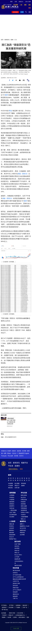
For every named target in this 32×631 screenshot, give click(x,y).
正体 (26, 1)
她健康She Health (24, 526)
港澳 (12, 39)
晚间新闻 (11, 501)
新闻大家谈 (24, 495)
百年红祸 (15, 585)
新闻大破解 (24, 506)
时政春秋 (23, 501)
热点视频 (17, 483)
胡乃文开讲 (23, 528)
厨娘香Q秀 (17, 559)
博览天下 (17, 485)
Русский (10, 456)
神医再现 (22, 532)
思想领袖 (23, 504)
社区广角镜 (12, 512)
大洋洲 (24, 451)
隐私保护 (25, 605)
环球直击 (11, 497)
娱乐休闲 (18, 541)
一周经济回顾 (13, 510)
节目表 (10, 466)
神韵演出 (10, 487)
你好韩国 (17, 548)
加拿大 (14, 451)
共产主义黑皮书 (17, 589)
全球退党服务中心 (20, 615)
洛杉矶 (19, 451)
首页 (2, 39)
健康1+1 (22, 524)
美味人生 (17, 552)
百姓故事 (15, 592)
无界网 (15, 617)
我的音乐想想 (18, 565)
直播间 (17, 466)
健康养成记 (23, 530)
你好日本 (17, 546)
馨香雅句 (11, 530)
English (26, 453)
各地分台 (21, 1)
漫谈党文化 (16, 594)
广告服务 (17, 607)
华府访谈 (11, 508)
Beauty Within (18, 554)
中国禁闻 (11, 499)
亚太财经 (11, 516)
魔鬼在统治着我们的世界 (19, 579)
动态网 (9, 617)
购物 (21, 469)
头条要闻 (10, 483)
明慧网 (3, 617)
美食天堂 (17, 550)
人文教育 (12, 521)
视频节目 (24, 463)
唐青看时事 (24, 510)
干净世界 (4, 615)
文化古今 (11, 536)
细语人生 (23, 519)
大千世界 (17, 557)
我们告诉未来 (16, 570)
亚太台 (14, 453)
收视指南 (18, 605)
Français (4, 456)
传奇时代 (15, 572)
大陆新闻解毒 (24, 516)
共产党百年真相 (17, 575)
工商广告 (15, 598)
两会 (10, 111)
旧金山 (9, 453)
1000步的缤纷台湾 (19, 562)
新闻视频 (12, 493)
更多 (28, 617)
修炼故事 (15, 596)
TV (22, 12)
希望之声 (11, 615)
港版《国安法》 (23, 174)
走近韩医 (22, 534)
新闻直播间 (15, 12)
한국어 (21, 456)
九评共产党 (16, 581)
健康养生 (23, 521)
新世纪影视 (22, 617)
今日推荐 (10, 485)
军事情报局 (24, 508)
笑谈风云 (11, 526)
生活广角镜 (17, 544)
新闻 (9, 475)
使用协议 (4, 607)
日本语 (16, 456)
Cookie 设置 (16, 628)
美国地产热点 (12, 539)
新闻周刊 (11, 506)
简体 (30, 1)
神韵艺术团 (12, 613)
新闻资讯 (7, 39)
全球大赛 (17, 487)
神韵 (11, 1)
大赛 (16, 1)
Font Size (23, 80)
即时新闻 (23, 483)
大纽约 (9, 451)
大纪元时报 (20, 613)
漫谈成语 (11, 532)
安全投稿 (11, 607)
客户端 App (5, 609)
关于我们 (11, 605)
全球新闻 (11, 495)
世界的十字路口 (25, 512)
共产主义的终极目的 (18, 577)
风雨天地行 (16, 587)
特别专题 (16, 568)
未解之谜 (11, 524)
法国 (4, 453)
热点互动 (23, 497)
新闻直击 (11, 504)
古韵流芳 (11, 528)
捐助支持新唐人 (13, 469)
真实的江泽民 (16, 583)
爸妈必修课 (12, 534)
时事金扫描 (24, 499)
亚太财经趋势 (13, 514)
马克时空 (23, 514)
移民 (6, 95)
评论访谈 (24, 493)
